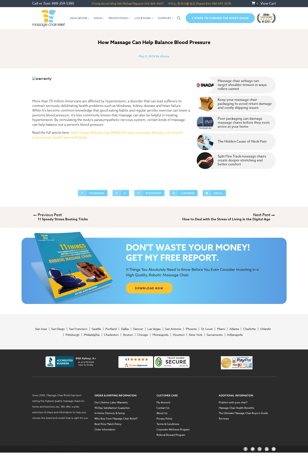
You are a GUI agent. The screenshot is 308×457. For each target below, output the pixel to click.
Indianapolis (235, 334)
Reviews (224, 418)
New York (195, 334)
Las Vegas (154, 328)
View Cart (268, 3)
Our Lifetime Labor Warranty (111, 402)
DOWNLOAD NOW (149, 288)
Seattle (96, 328)
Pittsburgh (72, 334)
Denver (138, 328)
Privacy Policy (164, 418)
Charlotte (249, 328)
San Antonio (173, 328)
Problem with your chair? (233, 402)
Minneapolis (160, 334)
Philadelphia (92, 334)
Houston (179, 334)
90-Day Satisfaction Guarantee (112, 407)
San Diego (58, 328)
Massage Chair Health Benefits (236, 407)
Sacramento (215, 334)
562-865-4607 (154, 3)
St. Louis (207, 328)
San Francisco (78, 328)
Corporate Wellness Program (173, 429)
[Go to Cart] (255, 3)
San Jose (41, 328)
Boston (128, 334)
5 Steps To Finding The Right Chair (220, 18)
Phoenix (191, 328)
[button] (80, 18)
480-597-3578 (221, 3)
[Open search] (179, 18)
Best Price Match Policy (108, 424)
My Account (163, 402)
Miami (221, 328)
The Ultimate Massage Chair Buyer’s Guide (243, 413)
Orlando (265, 328)
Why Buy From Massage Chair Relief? (116, 418)
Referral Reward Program (171, 435)
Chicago (142, 334)
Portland (111, 328)
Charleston (111, 334)
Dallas (125, 328)
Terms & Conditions (168, 424)
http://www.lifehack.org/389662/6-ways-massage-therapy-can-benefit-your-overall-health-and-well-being (108, 135)
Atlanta (234, 328)
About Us (162, 413)
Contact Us (163, 407)
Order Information (104, 429)
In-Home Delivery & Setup (109, 413)
